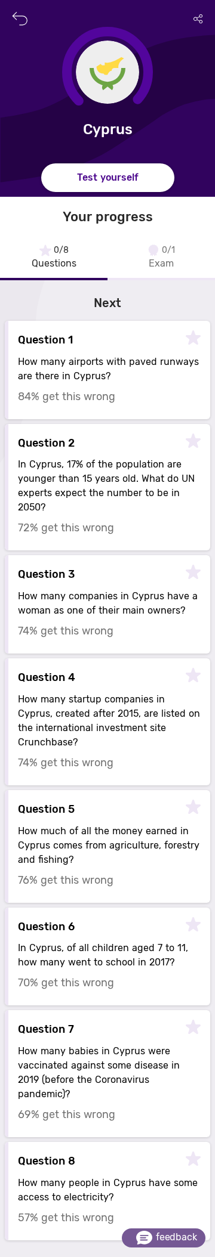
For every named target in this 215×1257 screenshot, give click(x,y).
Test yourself (108, 177)
